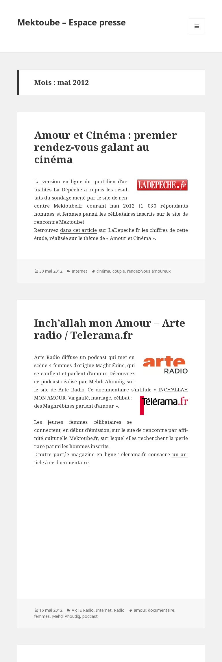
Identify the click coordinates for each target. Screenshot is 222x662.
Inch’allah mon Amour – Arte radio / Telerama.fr (109, 329)
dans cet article (78, 230)
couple (118, 271)
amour (140, 610)
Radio (119, 610)
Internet (79, 271)
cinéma (103, 271)
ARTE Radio (83, 610)
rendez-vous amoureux (149, 271)
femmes (42, 616)
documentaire (161, 610)
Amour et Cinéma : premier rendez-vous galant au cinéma (105, 147)
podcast (90, 616)
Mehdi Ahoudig (66, 616)
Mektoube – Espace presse (71, 22)
